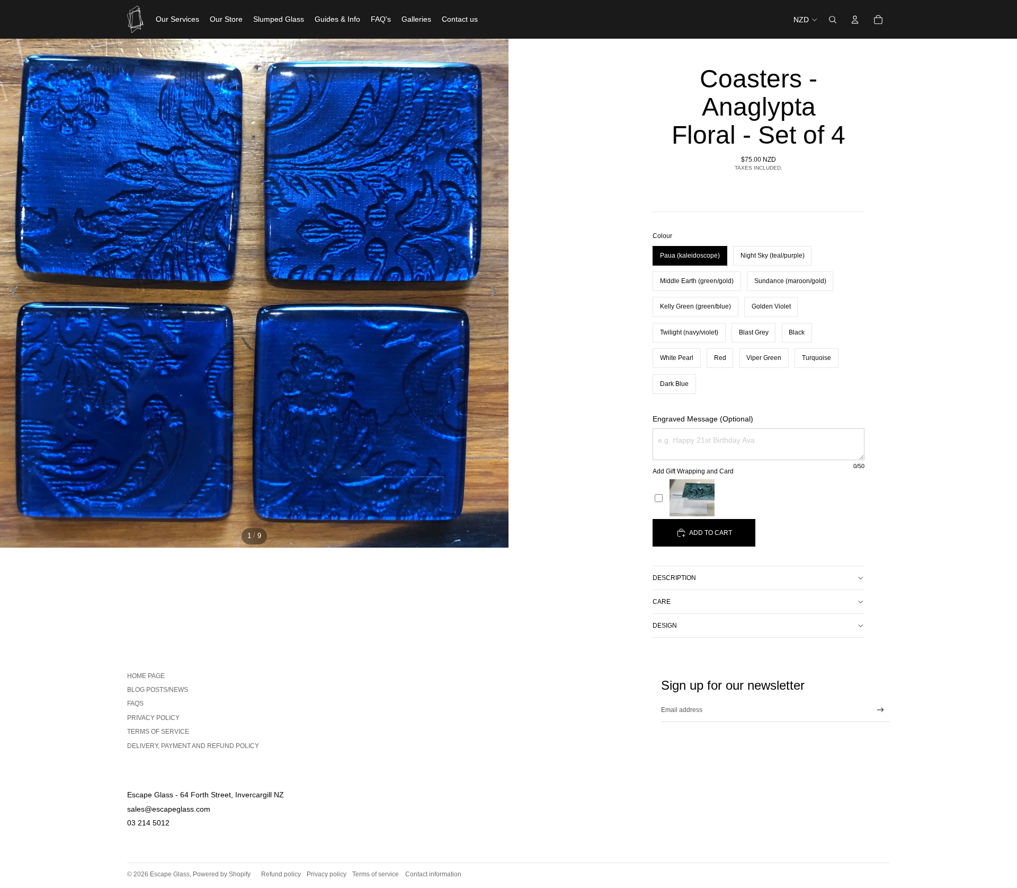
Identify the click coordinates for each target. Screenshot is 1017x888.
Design (665, 625)
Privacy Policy (153, 718)
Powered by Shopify (222, 874)
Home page (146, 676)
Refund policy (281, 874)
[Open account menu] (855, 19)
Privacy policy (326, 874)
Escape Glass (170, 874)
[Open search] (832, 19)
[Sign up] (880, 710)
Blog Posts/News (157, 689)
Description (674, 578)
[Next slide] (496, 293)
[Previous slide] (12, 293)
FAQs (135, 703)
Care (662, 601)
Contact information (433, 874)
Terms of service (158, 731)
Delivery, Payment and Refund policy (193, 746)
